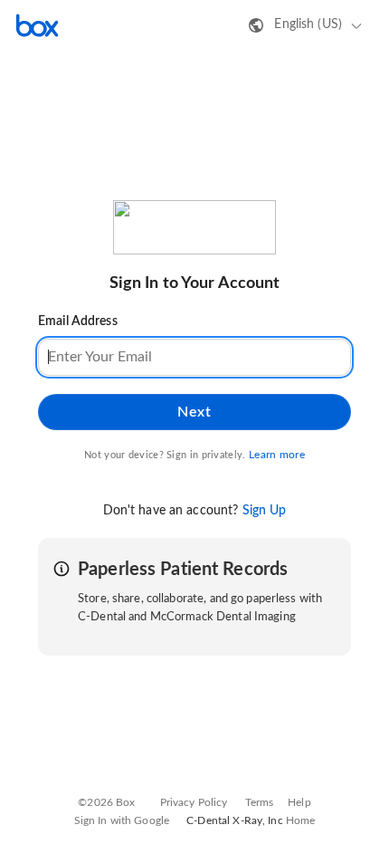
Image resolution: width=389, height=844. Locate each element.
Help (299, 802)
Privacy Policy (194, 802)
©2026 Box (106, 802)
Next (194, 412)
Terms (259, 802)
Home (301, 820)
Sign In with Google (121, 820)
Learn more (277, 454)
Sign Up (264, 510)
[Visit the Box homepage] (37, 25)
